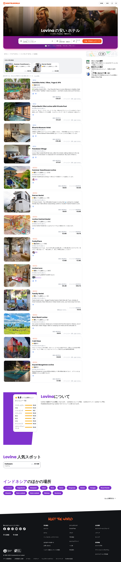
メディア (97, 532)
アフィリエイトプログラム (102, 550)
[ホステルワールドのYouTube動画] (16, 529)
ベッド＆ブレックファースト (51, 537)
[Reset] (52, 41)
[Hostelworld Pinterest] (20, 529)
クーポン (28, 558)
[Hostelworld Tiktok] (24, 529)
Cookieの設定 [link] (69, 558)
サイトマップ (59, 558)
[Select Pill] (112, 3)
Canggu (93, 488)
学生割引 (71, 550)
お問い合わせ (47, 545)
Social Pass (72, 528)
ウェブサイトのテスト (47, 558)
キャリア (97, 537)
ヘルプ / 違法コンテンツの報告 (52, 550)
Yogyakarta (21, 488)
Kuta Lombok (20, 493)
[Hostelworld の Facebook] (4, 529)
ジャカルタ (8, 488)
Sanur (61, 488)
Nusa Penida (105, 488)
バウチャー (36, 558)
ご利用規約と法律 (18, 558)
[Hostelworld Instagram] (12, 529)
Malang (46, 493)
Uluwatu (8, 493)
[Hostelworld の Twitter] (8, 529)
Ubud (44, 488)
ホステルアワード (74, 541)
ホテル (34, 80)
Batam (83, 488)
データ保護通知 (7, 558)
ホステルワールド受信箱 (101, 554)
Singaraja (72, 488)
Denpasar (33, 488)
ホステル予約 (98, 545)
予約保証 (71, 537)
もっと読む (36, 75)
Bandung (58, 493)
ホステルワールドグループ (102, 528)
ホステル (35, 167)
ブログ (71, 532)
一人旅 (71, 545)
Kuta (52, 488)
